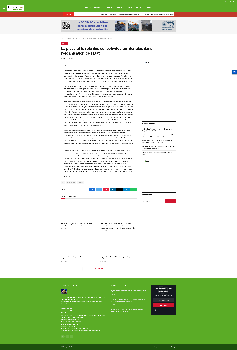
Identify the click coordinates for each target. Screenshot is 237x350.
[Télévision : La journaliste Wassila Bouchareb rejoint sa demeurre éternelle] (79, 211)
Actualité (97, 8)
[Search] (233, 2)
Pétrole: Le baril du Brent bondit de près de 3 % (155, 152)
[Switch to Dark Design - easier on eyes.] (231, 2)
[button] (234, 72)
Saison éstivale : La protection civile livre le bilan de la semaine (78, 258)
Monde (138, 8)
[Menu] (4, 8)
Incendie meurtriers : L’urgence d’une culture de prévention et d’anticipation (127, 310)
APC (63, 182)
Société (129, 8)
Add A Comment (99, 268)
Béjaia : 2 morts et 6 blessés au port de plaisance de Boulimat (118, 258)
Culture (148, 8)
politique (161, 312)
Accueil (147, 347)
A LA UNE (88, 8)
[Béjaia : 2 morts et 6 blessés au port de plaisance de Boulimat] (118, 244)
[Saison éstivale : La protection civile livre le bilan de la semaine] (79, 244)
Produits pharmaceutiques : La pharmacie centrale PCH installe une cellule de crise (156, 14)
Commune (81, 182)
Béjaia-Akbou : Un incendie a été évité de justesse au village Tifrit (107, 14)
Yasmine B (64, 58)
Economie (108, 8)
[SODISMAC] (118, 26)
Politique (119, 8)
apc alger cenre (71, 182)
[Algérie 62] (15, 8)
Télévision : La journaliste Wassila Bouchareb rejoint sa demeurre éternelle (77, 225)
